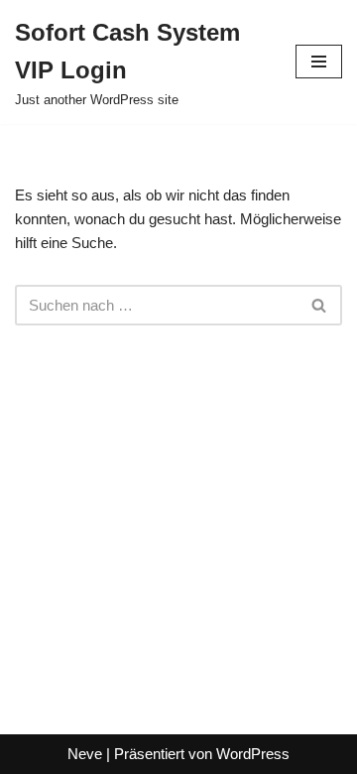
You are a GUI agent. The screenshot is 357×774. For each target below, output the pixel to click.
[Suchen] (320, 305)
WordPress (253, 753)
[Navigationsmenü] (319, 61)
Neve (84, 753)
